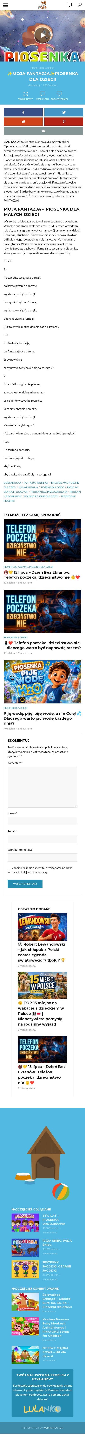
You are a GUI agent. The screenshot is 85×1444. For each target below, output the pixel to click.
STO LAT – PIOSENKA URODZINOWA (53, 1220)
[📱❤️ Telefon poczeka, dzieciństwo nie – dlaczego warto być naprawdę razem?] (42, 611)
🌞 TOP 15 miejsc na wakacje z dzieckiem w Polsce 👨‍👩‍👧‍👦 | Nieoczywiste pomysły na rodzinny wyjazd (41, 1014)
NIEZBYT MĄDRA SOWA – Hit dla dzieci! (55, 1352)
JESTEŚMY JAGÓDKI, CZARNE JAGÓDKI (56, 1266)
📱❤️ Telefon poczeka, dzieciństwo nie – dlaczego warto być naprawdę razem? (42, 645)
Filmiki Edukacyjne (16, 566)
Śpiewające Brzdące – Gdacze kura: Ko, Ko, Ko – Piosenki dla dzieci (57, 1301)
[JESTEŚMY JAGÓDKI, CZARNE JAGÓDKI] (25, 1269)
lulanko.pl (19, 1390)
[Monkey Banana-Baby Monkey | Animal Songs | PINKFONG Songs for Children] (25, 1326)
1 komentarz (49, 1360)
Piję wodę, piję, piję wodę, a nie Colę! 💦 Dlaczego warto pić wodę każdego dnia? (42, 718)
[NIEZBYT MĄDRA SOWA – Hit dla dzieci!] (25, 1355)
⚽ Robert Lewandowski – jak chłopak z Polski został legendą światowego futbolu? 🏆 (41, 952)
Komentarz (15, 763)
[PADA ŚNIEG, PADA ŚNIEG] (25, 1248)
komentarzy (49, 1311)
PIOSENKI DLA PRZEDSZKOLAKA (49, 491)
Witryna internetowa (20, 849)
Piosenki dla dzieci (42, 68)
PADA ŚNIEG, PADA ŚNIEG (57, 1243)
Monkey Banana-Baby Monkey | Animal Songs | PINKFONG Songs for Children (56, 1327)
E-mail (12, 831)
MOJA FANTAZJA (28, 487)
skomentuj (34, 85)
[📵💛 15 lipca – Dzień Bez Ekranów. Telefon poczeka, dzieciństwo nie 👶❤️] (42, 540)
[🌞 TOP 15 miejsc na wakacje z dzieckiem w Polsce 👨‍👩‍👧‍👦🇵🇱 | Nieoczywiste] (42, 985)
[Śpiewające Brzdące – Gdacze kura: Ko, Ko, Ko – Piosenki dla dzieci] (25, 1302)
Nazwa (12, 813)
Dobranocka (12, 482)
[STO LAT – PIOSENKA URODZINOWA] (25, 1223)
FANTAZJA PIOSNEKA (36, 482)
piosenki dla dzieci (52, 487)
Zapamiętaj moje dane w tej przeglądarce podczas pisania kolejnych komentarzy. (42, 870)
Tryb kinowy (25, 99)
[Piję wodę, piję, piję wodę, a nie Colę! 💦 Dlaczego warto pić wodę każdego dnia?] (42, 681)
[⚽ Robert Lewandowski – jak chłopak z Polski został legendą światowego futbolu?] (42, 927)
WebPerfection (53, 1428)
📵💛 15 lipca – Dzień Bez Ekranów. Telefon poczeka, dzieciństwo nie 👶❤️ (42, 575)
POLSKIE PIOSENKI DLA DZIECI (41, 496)
